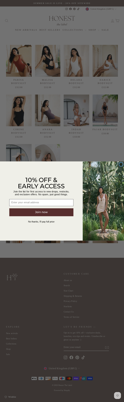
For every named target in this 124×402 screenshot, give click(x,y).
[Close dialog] (121, 164)
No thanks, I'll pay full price (41, 221)
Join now (41, 212)
